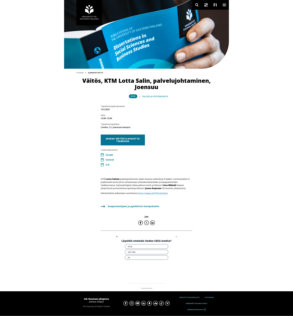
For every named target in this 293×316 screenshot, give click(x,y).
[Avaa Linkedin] (143, 303)
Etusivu (80, 73)
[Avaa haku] (196, 5)
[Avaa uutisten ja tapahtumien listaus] (206, 5)
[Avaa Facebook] (125, 303)
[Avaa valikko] (224, 5)
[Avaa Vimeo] (167, 303)
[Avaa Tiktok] (161, 303)
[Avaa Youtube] (137, 303)
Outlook (110, 159)
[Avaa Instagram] (131, 303)
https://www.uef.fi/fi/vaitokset (153, 193)
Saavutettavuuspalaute (189, 297)
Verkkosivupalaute (195, 310)
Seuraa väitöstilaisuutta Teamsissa (123, 140)
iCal (107, 164)
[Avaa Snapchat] (149, 303)
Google (109, 154)
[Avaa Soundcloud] (155, 303)
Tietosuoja (209, 297)
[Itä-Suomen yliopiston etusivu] (89, 12)
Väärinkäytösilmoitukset (197, 303)
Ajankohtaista (95, 73)
